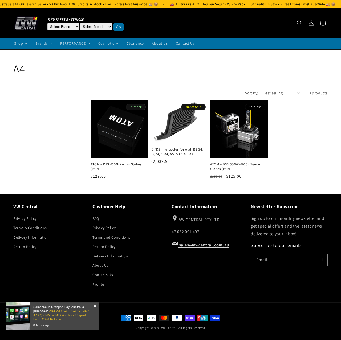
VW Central (169, 328)
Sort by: (251, 93)
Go (118, 27)
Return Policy (24, 246)
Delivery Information (31, 237)
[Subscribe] (321, 260)
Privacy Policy (24, 218)
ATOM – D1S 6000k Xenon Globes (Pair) (116, 166)
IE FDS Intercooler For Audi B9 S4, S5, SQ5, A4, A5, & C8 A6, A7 (177, 151)
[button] (299, 23)
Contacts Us (102, 274)
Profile (98, 284)
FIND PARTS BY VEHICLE (65, 19)
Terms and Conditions (111, 237)
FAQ (95, 218)
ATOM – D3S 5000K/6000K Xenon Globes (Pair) (235, 166)
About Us (100, 265)
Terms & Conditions (30, 227)
